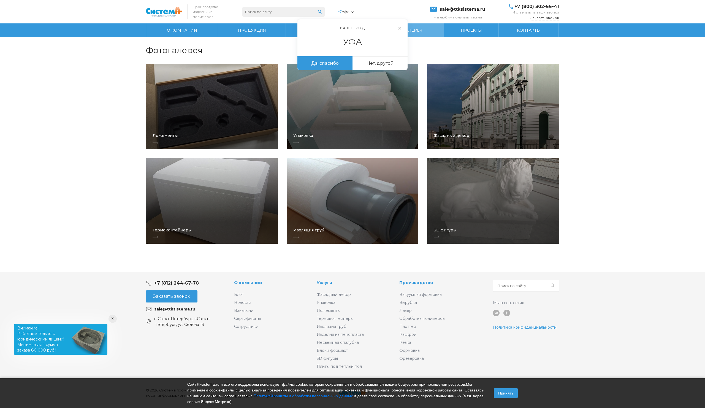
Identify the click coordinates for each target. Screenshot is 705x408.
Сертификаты (247, 318)
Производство (416, 282)
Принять (505, 393)
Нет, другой (380, 63)
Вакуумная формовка (420, 294)
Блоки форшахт (332, 350)
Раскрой (407, 334)
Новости (242, 302)
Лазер (405, 310)
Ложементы (328, 310)
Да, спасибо (325, 63)
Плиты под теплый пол (339, 366)
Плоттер (407, 326)
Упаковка (326, 302)
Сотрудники (246, 326)
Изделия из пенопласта (340, 334)
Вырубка (408, 302)
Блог (238, 294)
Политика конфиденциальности (525, 327)
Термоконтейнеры (335, 318)
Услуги (324, 282)
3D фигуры (327, 358)
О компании (248, 282)
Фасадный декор (334, 294)
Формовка (409, 350)
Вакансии (243, 310)
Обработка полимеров (422, 318)
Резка (405, 342)
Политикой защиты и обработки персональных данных (303, 396)
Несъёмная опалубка (338, 342)
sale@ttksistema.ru (462, 9)
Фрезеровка (411, 358)
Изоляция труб (331, 326)
